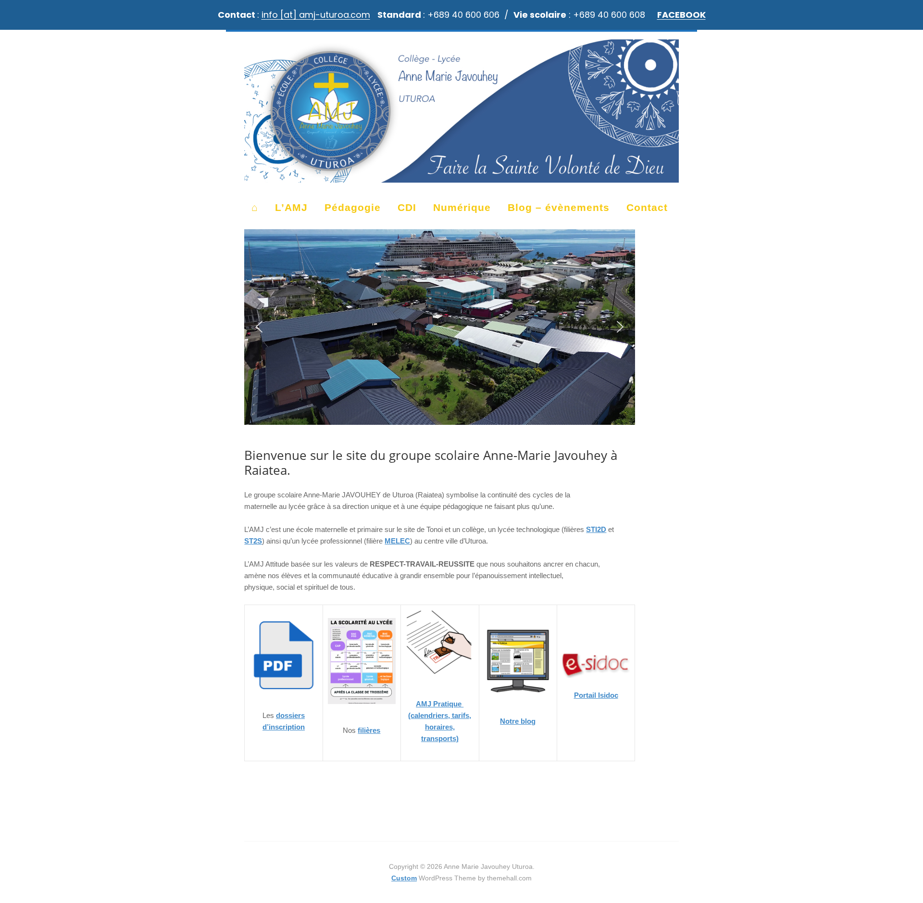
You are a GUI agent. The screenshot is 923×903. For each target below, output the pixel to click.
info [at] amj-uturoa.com (316, 15)
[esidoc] (596, 665)
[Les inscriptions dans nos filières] (283, 692)
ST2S (253, 541)
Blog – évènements (559, 207)
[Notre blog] (518, 698)
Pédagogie (352, 207)
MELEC (397, 541)
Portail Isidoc (596, 695)
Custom (404, 878)
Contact (647, 207)
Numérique (462, 207)
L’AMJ (291, 207)
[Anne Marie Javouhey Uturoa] (461, 178)
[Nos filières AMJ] (362, 707)
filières (369, 730)
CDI (407, 207)
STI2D (596, 529)
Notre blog (518, 721)
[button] (259, 326)
